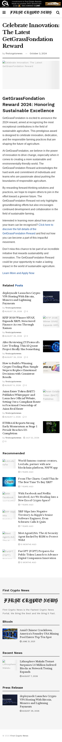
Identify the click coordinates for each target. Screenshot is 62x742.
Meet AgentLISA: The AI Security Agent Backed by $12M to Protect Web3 (38, 537)
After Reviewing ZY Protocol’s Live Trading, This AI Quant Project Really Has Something (21, 346)
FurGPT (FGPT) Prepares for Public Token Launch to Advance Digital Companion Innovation (38, 555)
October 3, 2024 (38, 53)
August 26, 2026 (13, 357)
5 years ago (26, 472)
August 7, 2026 (29, 676)
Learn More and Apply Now (18, 273)
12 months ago (28, 562)
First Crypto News (19, 736)
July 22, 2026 (32, 438)
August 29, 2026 (13, 311)
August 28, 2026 (13, 336)
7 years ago (26, 486)
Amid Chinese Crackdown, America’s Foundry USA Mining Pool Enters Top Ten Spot (39, 634)
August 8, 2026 (12, 385)
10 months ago (28, 544)
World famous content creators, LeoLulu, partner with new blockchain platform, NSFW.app (38, 464)
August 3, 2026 (12, 417)
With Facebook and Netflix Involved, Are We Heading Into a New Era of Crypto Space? (38, 497)
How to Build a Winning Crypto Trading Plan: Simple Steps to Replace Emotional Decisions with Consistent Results (20, 370)
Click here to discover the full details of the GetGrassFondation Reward (27, 229)
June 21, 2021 (28, 641)
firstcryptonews (14, 53)
